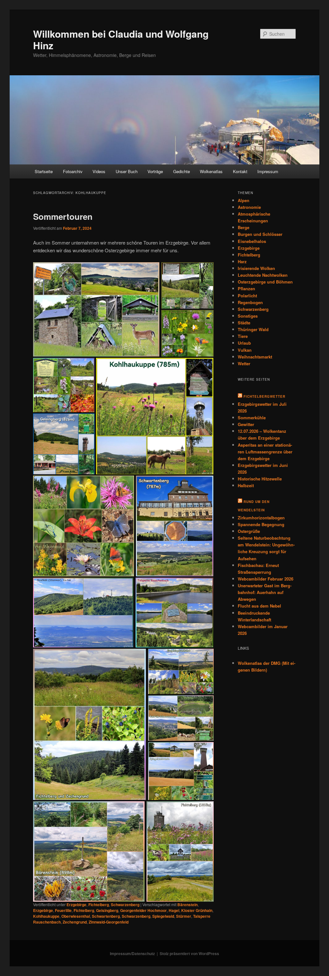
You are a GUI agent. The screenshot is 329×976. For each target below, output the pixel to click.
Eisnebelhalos (252, 241)
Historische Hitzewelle (260, 479)
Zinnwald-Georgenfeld (109, 922)
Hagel (174, 910)
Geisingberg (107, 910)
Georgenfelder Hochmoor (143, 910)
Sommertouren (63, 216)
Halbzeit (246, 485)
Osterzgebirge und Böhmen (265, 282)
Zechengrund (75, 922)
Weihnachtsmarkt (255, 357)
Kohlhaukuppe (46, 916)
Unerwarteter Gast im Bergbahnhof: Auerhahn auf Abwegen (264, 592)
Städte (244, 323)
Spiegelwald (163, 916)
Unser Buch (127, 171)
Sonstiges (248, 316)
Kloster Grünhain (196, 910)
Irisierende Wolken (256, 268)
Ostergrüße (249, 531)
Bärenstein (187, 904)
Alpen (243, 200)
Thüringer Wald (253, 329)
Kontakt (240, 171)
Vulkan (245, 350)
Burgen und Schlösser (260, 234)
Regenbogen (250, 302)
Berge (243, 227)
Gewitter (246, 424)
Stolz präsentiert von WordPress (189, 953)
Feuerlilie (63, 910)
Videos (99, 171)
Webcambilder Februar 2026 (265, 579)
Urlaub (244, 343)
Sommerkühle (252, 417)
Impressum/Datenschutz (132, 953)
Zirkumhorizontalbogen (261, 518)
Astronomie (249, 207)
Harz (242, 261)
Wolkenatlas (211, 171)
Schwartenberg (106, 916)
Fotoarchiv (73, 171)
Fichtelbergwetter (264, 396)
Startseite (44, 171)
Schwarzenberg (125, 904)
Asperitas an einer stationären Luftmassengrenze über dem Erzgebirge (265, 451)
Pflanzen (246, 288)
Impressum (267, 171)
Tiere (243, 336)
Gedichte (181, 171)
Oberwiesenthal (75, 916)
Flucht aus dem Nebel (259, 606)
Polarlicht (247, 296)
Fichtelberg (98, 904)
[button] (96, 309)
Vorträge (155, 171)
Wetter (244, 363)
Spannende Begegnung (261, 524)
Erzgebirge (76, 904)
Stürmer (183, 916)
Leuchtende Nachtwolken (263, 275)
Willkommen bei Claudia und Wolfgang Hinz (121, 39)
